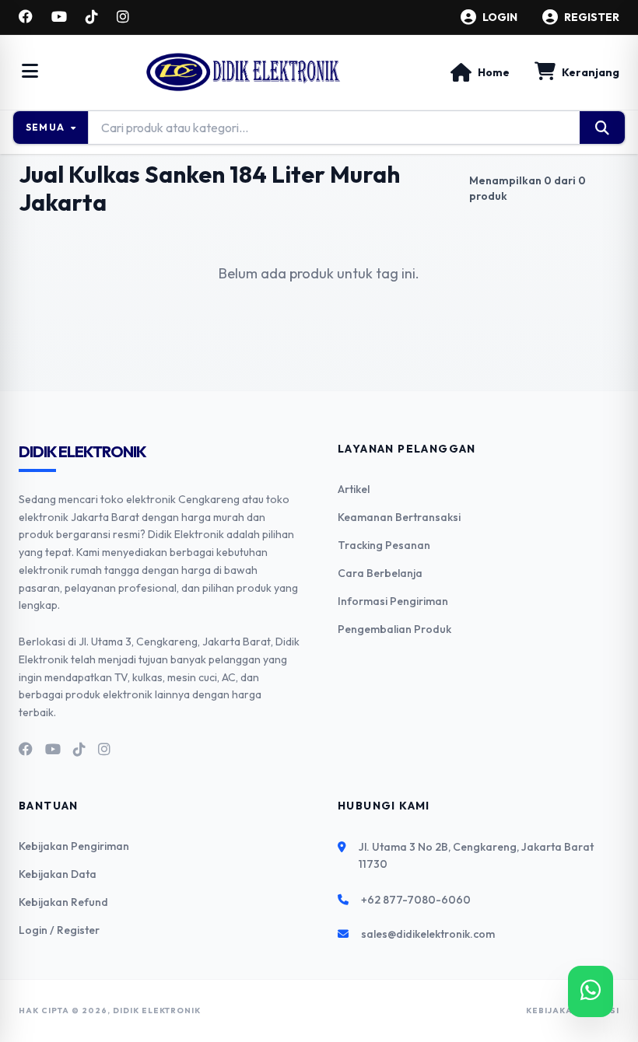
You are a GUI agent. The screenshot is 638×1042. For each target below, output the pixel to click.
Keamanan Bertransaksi (399, 517)
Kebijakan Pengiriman (74, 846)
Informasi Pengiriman (393, 601)
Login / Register (59, 930)
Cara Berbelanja (380, 573)
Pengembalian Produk (394, 629)
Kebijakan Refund (63, 902)
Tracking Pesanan (384, 545)
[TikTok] (92, 17)
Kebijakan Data (57, 874)
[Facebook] (26, 17)
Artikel (354, 489)
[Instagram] (123, 17)
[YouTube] (59, 17)
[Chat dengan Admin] (590, 991)
